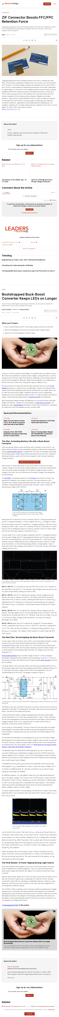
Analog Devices (24, 309)
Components (5, 12)
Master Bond (6, 245)
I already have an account (30, 212)
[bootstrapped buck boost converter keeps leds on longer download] (29, 925)
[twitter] (29, 40)
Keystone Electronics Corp (10, 242)
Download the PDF (11, 905)
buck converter (46, 660)
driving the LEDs (34, 397)
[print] (56, 40)
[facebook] (24, 40)
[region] (29, 196)
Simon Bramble (6, 309)
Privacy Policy (51, 1009)
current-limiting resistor (14, 451)
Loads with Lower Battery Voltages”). (19, 747)
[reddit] (32, 40)
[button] (3, 4)
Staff (3, 34)
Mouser (33, 242)
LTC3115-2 (32, 478)
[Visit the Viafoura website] (53, 200)
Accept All (29, 1013)
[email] (35, 40)
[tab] (6, 192)
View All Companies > (29, 248)
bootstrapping (18, 405)
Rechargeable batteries (9, 655)
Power (4, 289)
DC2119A (8, 478)
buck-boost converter (43, 403)
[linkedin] (27, 40)
